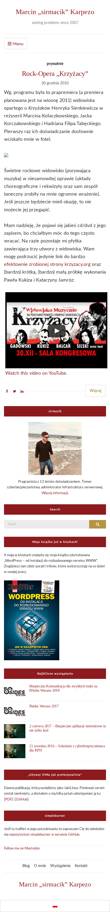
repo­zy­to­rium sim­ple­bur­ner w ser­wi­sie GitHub (44, 834)
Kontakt (81, 866)
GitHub (22, 799)
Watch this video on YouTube (35, 373)
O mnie (40, 866)
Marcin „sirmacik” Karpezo (55, 12)
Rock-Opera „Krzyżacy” (55, 73)
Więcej (95, 391)
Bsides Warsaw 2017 (44, 706)
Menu (17, 44)
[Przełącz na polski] (55, 906)
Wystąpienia (60, 866)
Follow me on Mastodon (22, 848)
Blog (26, 866)
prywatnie (55, 64)
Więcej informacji (55, 493)
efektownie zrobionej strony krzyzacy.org (47, 264)
